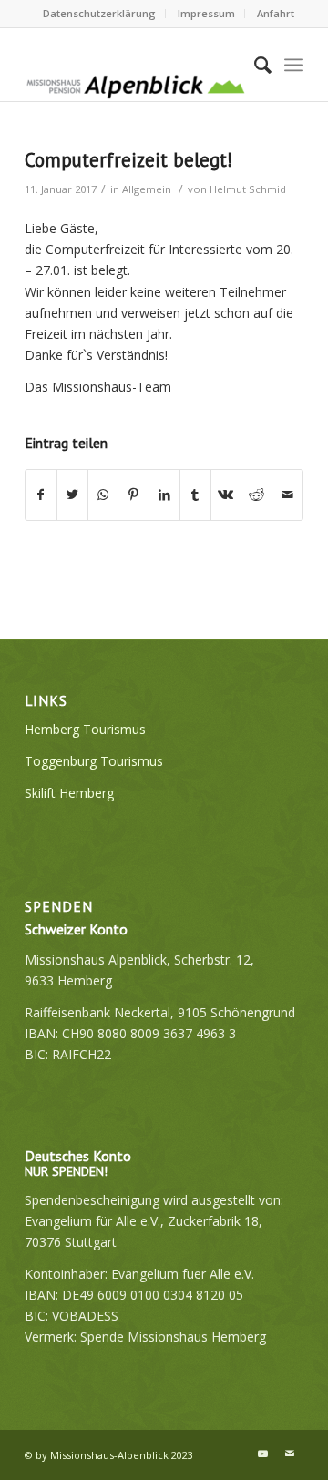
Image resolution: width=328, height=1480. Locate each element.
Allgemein (146, 189)
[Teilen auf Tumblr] (195, 494)
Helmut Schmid (248, 189)
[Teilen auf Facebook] (41, 494)
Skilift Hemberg (69, 792)
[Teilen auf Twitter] (72, 494)
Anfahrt (275, 13)
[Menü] (293, 65)
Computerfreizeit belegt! (128, 160)
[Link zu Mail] (289, 1453)
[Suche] (254, 64)
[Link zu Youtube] (262, 1453)
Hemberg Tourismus (85, 729)
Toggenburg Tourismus (94, 761)
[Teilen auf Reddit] (256, 494)
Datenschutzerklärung (99, 13)
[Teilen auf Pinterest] (133, 494)
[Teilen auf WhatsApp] (103, 494)
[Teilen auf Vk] (226, 494)
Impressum (206, 13)
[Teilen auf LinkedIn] (164, 494)
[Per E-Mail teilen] (287, 494)
